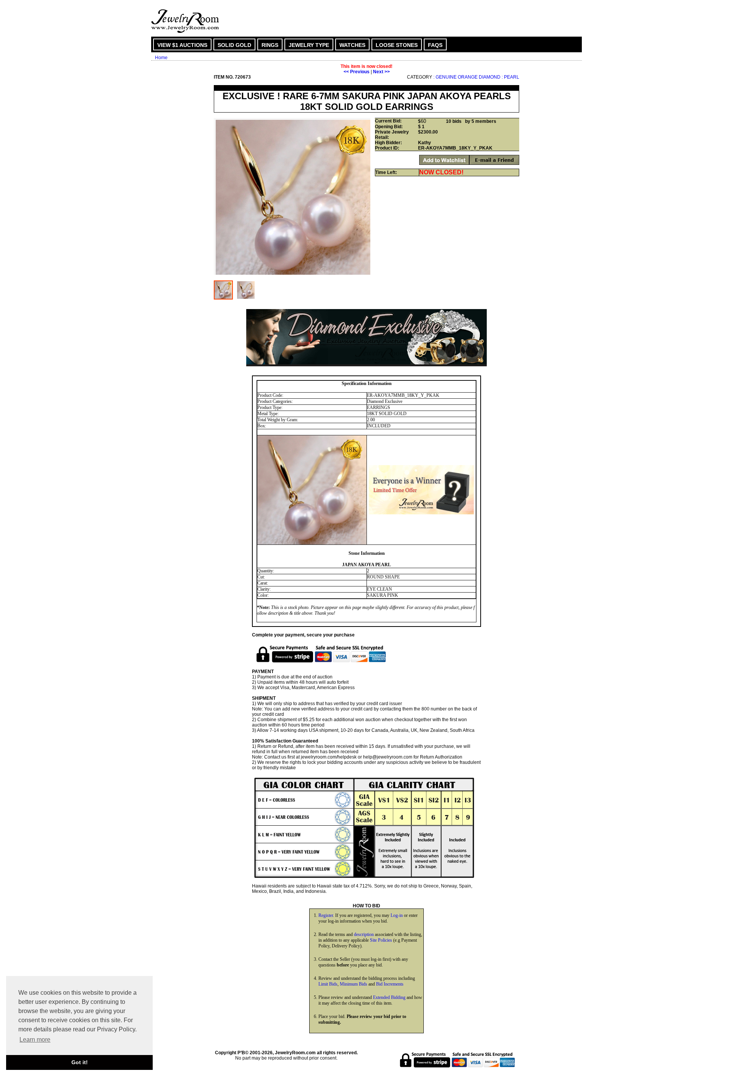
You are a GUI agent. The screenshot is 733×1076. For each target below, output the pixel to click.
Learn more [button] (34, 1039)
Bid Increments (390, 984)
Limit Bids (327, 984)
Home (161, 57)
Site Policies (381, 940)
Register (325, 915)
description (364, 934)
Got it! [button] (79, 1062)
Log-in (397, 915)
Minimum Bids (353, 984)
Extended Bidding (389, 997)
